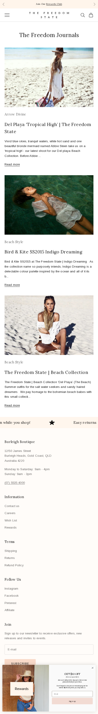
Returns (10, 558)
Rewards (11, 527)
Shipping (11, 551)
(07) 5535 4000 (15, 482)
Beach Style (14, 242)
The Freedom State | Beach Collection (46, 372)
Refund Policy (14, 565)
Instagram (11, 588)
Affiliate (9, 610)
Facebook (12, 595)
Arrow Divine (15, 114)
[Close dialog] (92, 668)
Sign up (72, 701)
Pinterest (10, 603)
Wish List (11, 520)
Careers (10, 513)
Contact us (12, 506)
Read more (12, 164)
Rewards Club (54, 4)
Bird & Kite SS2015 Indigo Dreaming (43, 252)
